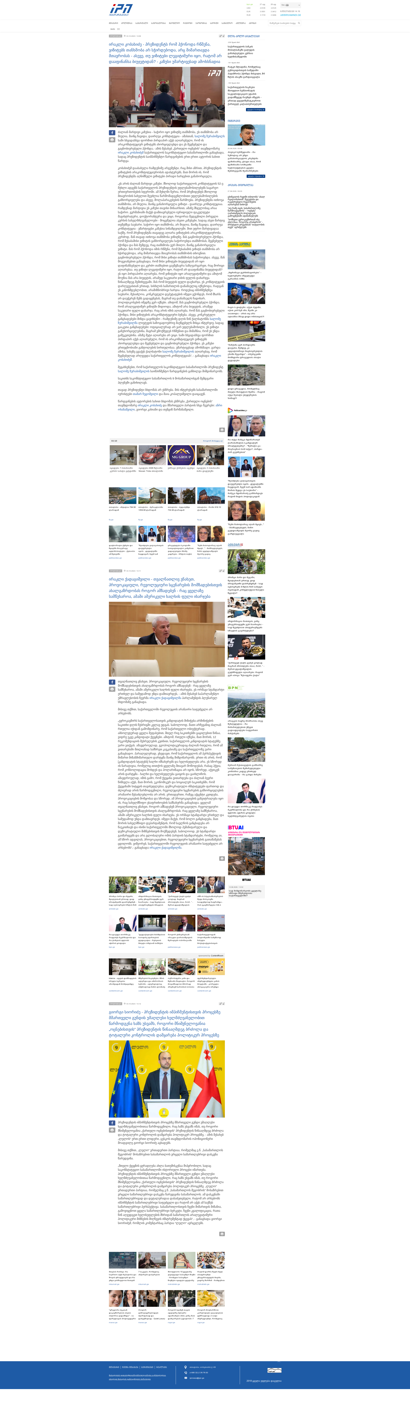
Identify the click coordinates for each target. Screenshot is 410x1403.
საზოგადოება (158, 23)
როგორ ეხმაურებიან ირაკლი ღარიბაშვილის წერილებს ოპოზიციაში (180, 937)
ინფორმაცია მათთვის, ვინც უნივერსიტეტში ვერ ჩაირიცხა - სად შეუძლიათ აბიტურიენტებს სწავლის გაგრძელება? (151, 902)
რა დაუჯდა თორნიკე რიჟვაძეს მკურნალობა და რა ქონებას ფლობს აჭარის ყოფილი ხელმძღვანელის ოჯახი (122, 940)
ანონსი (252, 23)
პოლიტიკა (126, 23)
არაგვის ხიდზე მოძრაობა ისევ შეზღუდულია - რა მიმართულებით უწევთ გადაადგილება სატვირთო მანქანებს (245, 727)
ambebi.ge (113, 909)
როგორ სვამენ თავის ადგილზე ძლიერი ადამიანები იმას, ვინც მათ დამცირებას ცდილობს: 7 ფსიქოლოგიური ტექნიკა (181, 1316)
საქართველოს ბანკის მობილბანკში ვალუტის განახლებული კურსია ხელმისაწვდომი (241, 51)
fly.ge (111, 520)
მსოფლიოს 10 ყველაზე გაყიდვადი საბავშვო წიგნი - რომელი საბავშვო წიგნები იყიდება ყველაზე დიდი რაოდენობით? (181, 1277)
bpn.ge (250, 4)
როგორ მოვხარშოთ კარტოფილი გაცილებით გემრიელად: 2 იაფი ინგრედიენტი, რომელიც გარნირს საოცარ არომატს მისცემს (210, 1317)
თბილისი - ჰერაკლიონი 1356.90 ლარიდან (150, 508)
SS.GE (114, 441)
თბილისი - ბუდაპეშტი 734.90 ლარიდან (179, 508)
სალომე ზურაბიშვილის (178, 351)
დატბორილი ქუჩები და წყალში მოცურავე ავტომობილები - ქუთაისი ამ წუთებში (122, 549)
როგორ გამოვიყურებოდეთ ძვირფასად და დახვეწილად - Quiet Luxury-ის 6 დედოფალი (152, 1316)
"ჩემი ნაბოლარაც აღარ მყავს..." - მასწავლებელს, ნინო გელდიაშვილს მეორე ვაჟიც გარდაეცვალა (210, 551)
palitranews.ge (174, 947)
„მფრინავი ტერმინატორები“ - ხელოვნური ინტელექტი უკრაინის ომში (244, 275)
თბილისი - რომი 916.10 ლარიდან (209, 508)
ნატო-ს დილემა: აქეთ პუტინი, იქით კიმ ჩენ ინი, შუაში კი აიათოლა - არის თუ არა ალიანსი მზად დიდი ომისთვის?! (246, 312)
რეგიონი (187, 23)
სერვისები (147, 1367)
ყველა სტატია (255, 176)
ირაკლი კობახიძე (130, 152)
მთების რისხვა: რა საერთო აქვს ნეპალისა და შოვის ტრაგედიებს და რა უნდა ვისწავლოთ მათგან (122, 1276)
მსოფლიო (174, 23)
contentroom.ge (116, 991)
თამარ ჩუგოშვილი (145, 394)
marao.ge (113, 1322)
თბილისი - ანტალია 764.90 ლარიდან (122, 508)
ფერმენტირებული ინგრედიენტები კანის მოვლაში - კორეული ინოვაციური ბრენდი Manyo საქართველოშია (209, 984)
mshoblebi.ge (174, 1284)
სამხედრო (227, 23)
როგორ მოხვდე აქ (212, 441)
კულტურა (241, 23)
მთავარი (113, 23)
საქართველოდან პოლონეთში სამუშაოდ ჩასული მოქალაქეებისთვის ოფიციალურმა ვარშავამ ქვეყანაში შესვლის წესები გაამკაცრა (210, 943)
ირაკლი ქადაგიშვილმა (165, 698)
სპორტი (214, 23)
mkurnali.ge (114, 1284)
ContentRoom (217, 956)
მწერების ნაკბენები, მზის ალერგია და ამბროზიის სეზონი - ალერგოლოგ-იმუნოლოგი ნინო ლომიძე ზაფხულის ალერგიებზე (151, 984)
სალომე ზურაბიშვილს (210, 136)
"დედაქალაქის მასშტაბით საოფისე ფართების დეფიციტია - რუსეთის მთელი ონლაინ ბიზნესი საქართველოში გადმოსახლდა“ (151, 941)
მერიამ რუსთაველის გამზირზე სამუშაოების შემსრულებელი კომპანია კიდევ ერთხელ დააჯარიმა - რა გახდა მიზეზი (245, 770)
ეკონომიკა (201, 23)
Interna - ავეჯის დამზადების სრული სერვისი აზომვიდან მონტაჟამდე (122, 981)
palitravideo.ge (115, 558)
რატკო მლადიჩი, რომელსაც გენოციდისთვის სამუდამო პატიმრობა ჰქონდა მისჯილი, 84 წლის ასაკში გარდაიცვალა (246, 72)
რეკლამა (161, 1367)
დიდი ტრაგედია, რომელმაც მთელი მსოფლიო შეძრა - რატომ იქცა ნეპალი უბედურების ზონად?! (246, 393)
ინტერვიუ (234, 120)
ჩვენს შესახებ (130, 1367)
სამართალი (141, 23)
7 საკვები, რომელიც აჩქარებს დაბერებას (149, 1273)
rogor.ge (171, 1322)
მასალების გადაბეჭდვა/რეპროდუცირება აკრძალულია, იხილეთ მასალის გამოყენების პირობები (137, 1377)
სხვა (113, 29)
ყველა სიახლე (254, 109)
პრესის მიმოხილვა (240, 185)
